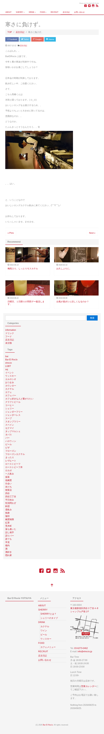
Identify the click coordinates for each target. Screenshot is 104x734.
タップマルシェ (12, 431)
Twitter (26, 39)
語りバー (9, 536)
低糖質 (8, 480)
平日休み (9, 500)
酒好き (8, 552)
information (10, 330)
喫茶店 (8, 490)
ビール (8, 444)
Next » (92, 233)
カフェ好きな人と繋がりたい (19, 399)
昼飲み (8, 509)
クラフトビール (12, 402)
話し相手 (9, 532)
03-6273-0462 (81, 648)
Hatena (51, 39)
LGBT (8, 366)
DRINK (31, 12)
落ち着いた (10, 529)
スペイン (9, 425)
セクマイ (9, 428)
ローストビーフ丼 (14, 467)
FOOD (42, 12)
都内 (7, 545)
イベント (9, 372)
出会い (8, 483)
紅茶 (7, 522)
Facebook (13, 39)
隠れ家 (8, 555)
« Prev (11, 233)
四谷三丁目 (10, 496)
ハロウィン (10, 441)
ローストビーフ (12, 464)
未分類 (8, 343)
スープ (8, 418)
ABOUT (8, 12)
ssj (6, 369)
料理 (7, 506)
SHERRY (19, 12)
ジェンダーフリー (14, 412)
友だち (8, 487)
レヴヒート (10, 461)
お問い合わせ (79, 12)
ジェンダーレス (12, 415)
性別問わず (10, 503)
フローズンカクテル (15, 454)
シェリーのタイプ (49, 618)
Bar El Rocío (11, 359)
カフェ (8, 392)
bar (6, 356)
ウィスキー (10, 376)
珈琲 (7, 516)
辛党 (7, 542)
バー (7, 438)
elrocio (8, 363)
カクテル (9, 389)
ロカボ (8, 470)
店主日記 (66, 12)
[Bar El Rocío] (7, 4)
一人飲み (9, 474)
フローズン (10, 451)
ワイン (43, 630)
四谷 (7, 493)
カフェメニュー (48, 647)
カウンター (10, 386)
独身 (7, 513)
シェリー (9, 408)
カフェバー (10, 395)
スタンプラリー (12, 421)
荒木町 (8, 526)
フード (8, 336)
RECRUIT (54, 12)
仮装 (7, 477)
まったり (9, 457)
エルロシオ (10, 379)
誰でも (8, 539)
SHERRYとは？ (48, 614)
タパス (8, 434)
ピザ (7, 447)
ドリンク (9, 333)
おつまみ (9, 382)
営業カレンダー (88, 686)
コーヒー (9, 405)
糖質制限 (9, 519)
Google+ (38, 39)
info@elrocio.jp (85, 651)
